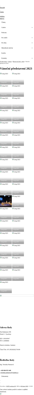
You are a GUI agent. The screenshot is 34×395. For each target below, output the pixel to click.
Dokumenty (4, 376)
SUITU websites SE (11, 386)
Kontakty (4, 58)
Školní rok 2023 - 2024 (18, 61)
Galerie (3, 27)
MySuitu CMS (24, 386)
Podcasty (4, 32)
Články (3, 22)
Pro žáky (4, 43)
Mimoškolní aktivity (7, 48)
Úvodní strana (3, 61)
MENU (2, 18)
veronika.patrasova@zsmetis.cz (9, 372)
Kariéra (3, 53)
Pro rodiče (4, 37)
